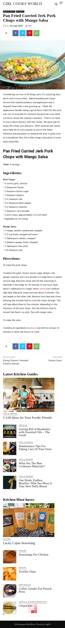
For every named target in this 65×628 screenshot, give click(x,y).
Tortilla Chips (27, 571)
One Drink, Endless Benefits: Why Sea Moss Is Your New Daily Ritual (35, 483)
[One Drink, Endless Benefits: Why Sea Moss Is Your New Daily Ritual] (9, 482)
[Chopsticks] (9, 607)
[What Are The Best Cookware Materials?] (9, 465)
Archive (23, 425)
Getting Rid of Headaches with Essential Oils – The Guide (34, 432)
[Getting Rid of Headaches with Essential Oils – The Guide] (9, 431)
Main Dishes (9, 11)
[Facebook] (16, 33)
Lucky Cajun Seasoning (19, 543)
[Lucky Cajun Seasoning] (28, 520)
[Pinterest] (29, 33)
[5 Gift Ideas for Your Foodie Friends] (28, 394)
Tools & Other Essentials (33, 602)
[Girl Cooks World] (5, 26)
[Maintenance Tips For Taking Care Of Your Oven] (9, 448)
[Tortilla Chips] (9, 573)
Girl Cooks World (16, 26)
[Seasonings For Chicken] (9, 556)
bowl (33, 328)
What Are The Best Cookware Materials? (32, 465)
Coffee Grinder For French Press (35, 590)
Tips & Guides (10, 413)
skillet (42, 289)
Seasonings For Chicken (33, 554)
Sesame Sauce (55, 360)
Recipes (20, 11)
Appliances (25, 585)
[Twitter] (23, 33)
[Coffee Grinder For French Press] (9, 590)
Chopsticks (25, 605)
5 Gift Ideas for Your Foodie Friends (27, 417)
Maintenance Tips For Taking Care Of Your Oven (35, 447)
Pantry (7, 539)
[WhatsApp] (36, 33)
